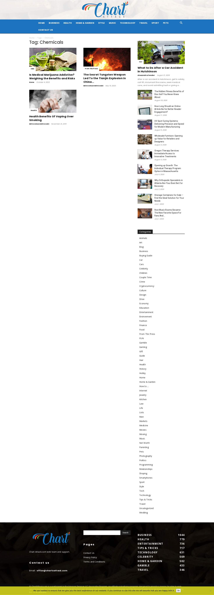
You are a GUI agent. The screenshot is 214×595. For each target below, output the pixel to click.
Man (141, 416)
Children (143, 273)
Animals (143, 238)
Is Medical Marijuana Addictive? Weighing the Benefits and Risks (52, 76)
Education (144, 307)
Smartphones (146, 477)
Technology (127, 22)
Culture (142, 290)
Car (140, 62)
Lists (141, 412)
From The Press (91, 69)
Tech (141, 490)
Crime (142, 281)
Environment (145, 316)
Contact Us (45, 29)
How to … (144, 386)
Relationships (145, 469)
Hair (141, 360)
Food (141, 329)
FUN (141, 338)
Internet (143, 390)
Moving (143, 434)
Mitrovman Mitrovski (93, 86)
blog (141, 246)
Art (140, 242)
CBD (32, 69)
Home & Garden (85, 22)
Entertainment (146, 312)
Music (112, 22)
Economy (143, 303)
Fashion (143, 321)
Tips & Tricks (145, 499)
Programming (146, 464)
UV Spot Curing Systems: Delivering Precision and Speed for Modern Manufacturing (169, 124)
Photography (145, 456)
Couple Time (145, 277)
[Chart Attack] (107, 9)
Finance (143, 325)
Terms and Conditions (94, 561)
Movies (142, 429)
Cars (141, 264)
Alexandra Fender (146, 75)
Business (54, 22)
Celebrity (143, 268)
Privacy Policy (90, 557)
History (142, 368)
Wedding (143, 512)
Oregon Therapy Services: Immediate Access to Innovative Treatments (166, 153)
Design (142, 294)
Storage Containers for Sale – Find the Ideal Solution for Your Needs (169, 198)
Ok (178, 590)
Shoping (143, 473)
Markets (143, 421)
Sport (155, 22)
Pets (165, 22)
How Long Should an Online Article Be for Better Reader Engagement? (167, 109)
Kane (31, 82)
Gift (141, 351)
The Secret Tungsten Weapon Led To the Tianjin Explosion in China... (104, 78)
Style (101, 22)
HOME (41, 22)
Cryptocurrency (146, 286)
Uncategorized (146, 508)
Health (67, 22)
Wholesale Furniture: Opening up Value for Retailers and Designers (168, 139)
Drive (142, 299)
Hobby (142, 373)
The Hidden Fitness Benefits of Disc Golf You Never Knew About (169, 94)
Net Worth (144, 442)
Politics (142, 460)
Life (141, 408)
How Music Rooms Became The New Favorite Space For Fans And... (167, 213)
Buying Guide (145, 255)
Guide (142, 355)
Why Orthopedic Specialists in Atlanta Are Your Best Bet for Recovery (168, 183)
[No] (210, 590)
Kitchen (143, 399)
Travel (143, 22)
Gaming (143, 347)
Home (32, 38)
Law (141, 403)
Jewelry (142, 395)
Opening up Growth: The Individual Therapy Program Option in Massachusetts (167, 168)
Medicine (143, 425)
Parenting (144, 447)
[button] (181, 23)
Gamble (143, 342)
